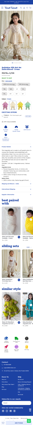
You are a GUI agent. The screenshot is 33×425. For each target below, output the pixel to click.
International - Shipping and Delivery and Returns (24, 389)
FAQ (19, 392)
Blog (3, 387)
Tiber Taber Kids (14, 418)
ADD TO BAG (19, 423)
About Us (4, 379)
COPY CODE (28, 116)
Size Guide (20, 394)
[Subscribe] (29, 403)
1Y (17, 89)
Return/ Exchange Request (24, 382)
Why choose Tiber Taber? (8, 384)
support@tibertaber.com (10, 367)
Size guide (8, 81)
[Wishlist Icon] (27, 7)
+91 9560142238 (7, 364)
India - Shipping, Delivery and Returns (24, 385)
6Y (23, 94)
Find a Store (5, 382)
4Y (10, 94)
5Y (17, 94)
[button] (2, 7)
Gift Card (4, 389)
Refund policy (24, 418)
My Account (21, 379)
